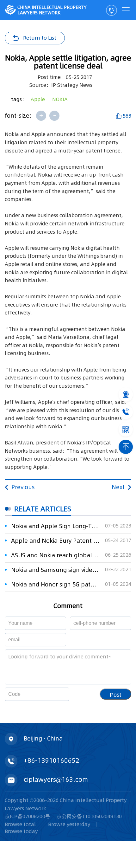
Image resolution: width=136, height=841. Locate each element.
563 (127, 115)
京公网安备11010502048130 (89, 816)
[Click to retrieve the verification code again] (57, 694)
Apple (38, 99)
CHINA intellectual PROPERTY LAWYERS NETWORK (52, 10)
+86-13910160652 (51, 760)
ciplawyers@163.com (56, 779)
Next (118, 487)
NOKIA (60, 99)
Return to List (39, 37)
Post (115, 695)
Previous (23, 487)
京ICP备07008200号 (27, 816)
